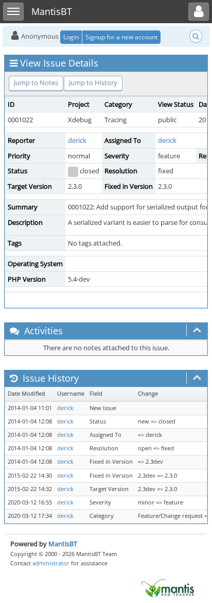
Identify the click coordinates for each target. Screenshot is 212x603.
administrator (50, 563)
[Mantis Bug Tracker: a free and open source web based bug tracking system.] (168, 587)
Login (71, 36)
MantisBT (62, 543)
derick (77, 140)
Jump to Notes (36, 82)
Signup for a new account (121, 36)
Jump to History (93, 82)
